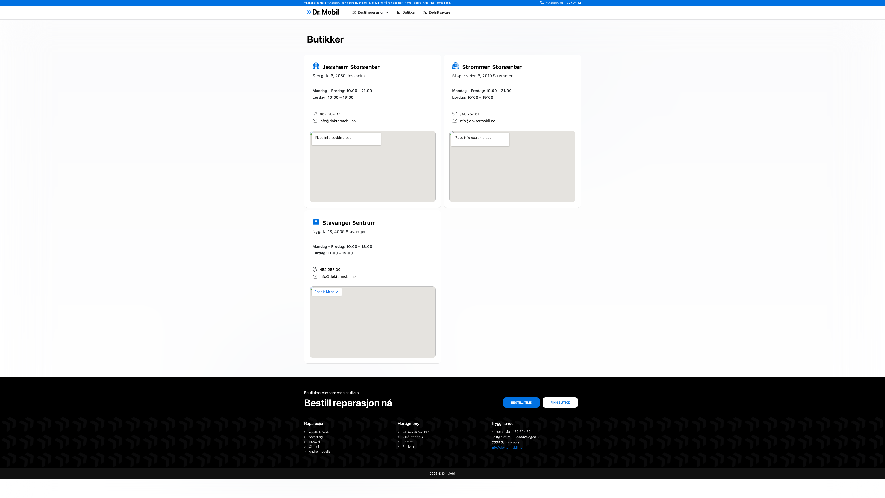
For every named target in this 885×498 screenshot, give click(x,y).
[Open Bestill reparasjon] (387, 12)
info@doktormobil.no (506, 447)
